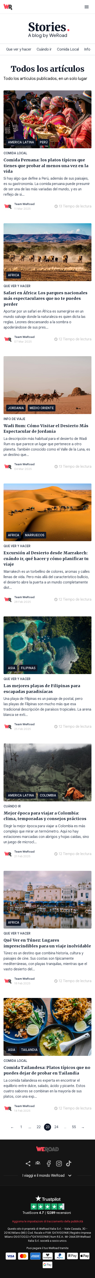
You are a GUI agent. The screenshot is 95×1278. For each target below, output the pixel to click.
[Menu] (86, 7)
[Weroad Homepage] (47, 1149)
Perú (44, 142)
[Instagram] (58, 1162)
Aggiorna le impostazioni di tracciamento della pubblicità (47, 1221)
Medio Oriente (42, 408)
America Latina (21, 142)
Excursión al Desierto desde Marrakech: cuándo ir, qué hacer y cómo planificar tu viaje (46, 558)
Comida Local (68, 49)
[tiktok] (68, 1162)
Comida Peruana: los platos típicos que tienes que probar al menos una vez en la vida (46, 165)
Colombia (48, 795)
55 (74, 1127)
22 (39, 1127)
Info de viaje (14, 419)
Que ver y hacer (18, 49)
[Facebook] (48, 1162)
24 (56, 1127)
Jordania (16, 408)
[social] (27, 1162)
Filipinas (28, 668)
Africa (13, 275)
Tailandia (29, 1050)
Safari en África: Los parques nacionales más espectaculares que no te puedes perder (45, 298)
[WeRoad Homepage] (8, 7)
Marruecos (34, 535)
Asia (11, 668)
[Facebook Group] (38, 1163)
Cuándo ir (44, 49)
